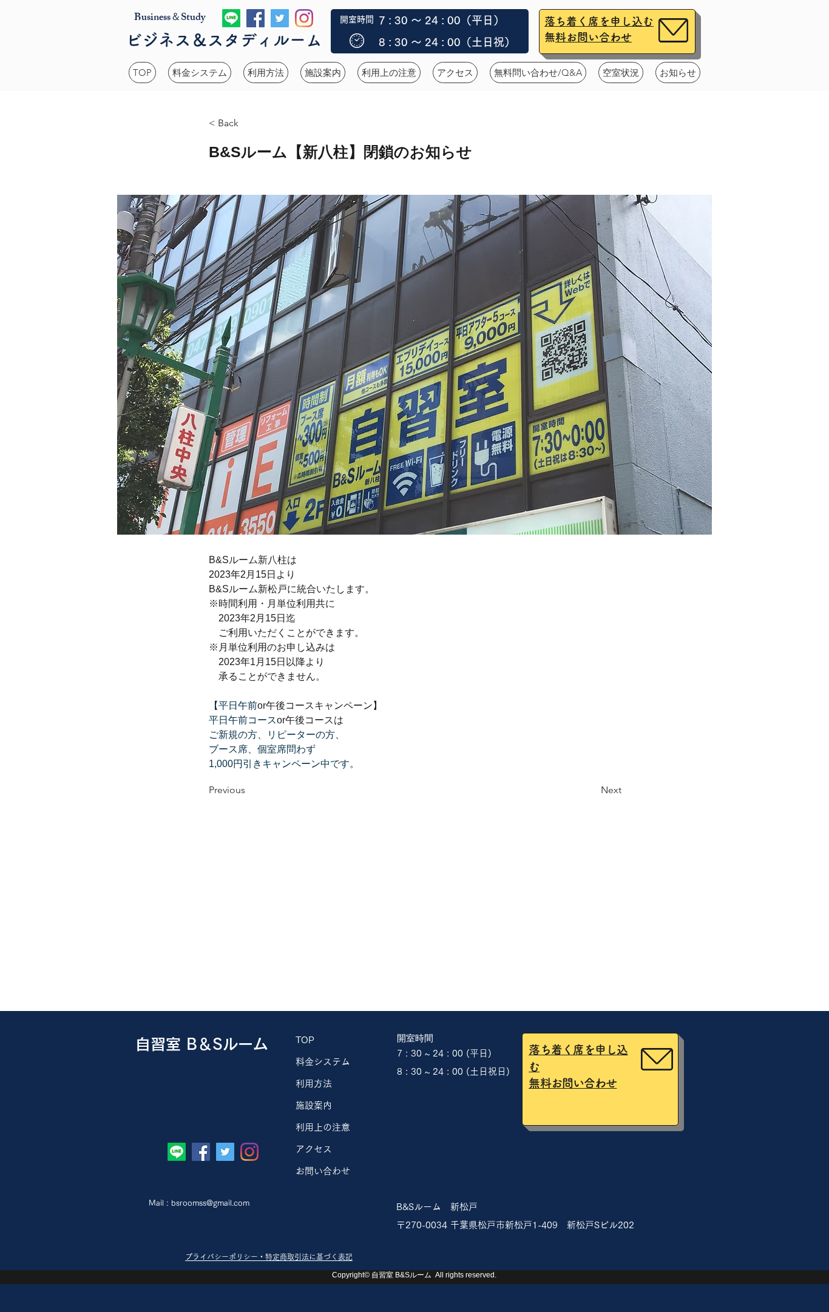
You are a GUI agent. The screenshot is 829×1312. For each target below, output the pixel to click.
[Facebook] (255, 18)
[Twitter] (280, 18)
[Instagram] (304, 18)
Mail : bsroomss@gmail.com (199, 1203)
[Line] (231, 18)
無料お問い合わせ (593, 37)
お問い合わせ (327, 1170)
